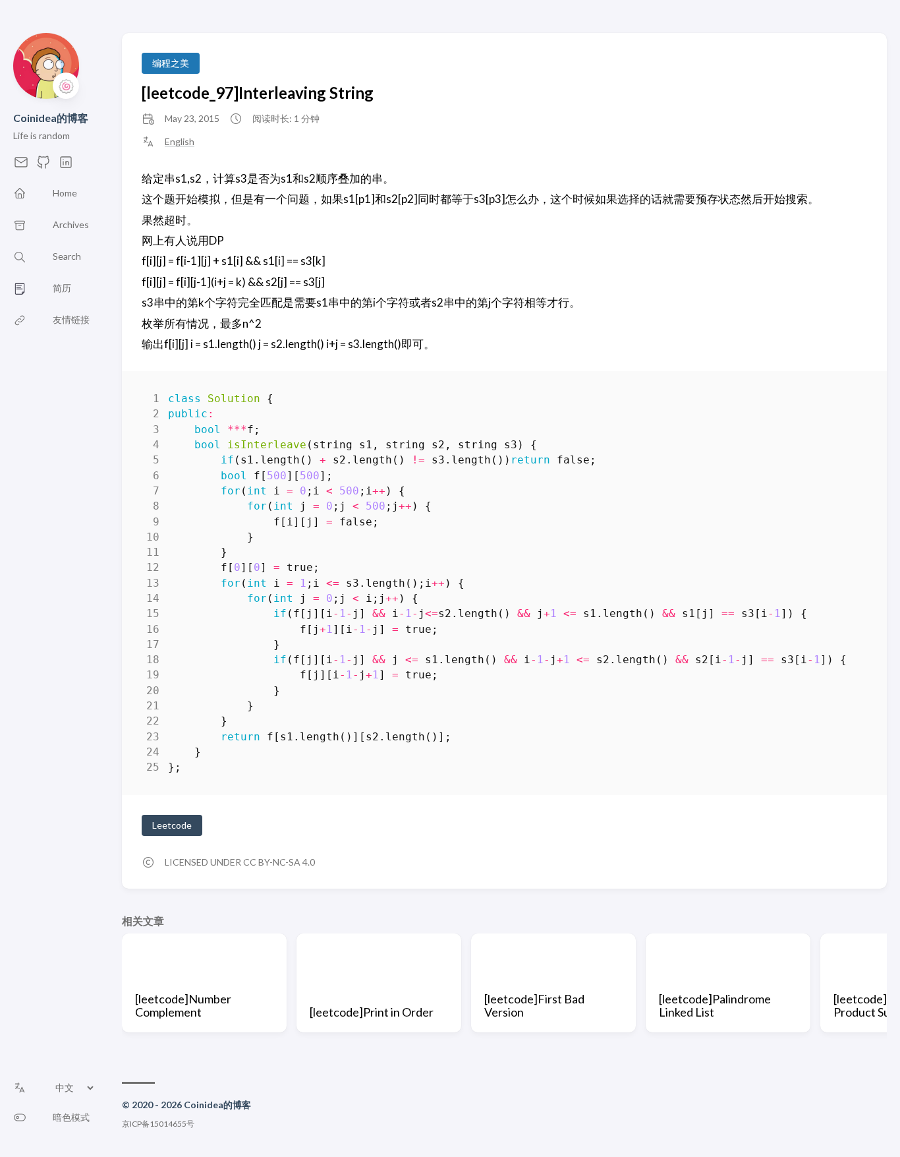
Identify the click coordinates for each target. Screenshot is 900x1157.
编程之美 (170, 63)
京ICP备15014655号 (158, 1124)
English (179, 141)
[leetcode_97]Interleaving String (258, 92)
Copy (846, 401)
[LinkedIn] (66, 166)
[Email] (21, 166)
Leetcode (172, 825)
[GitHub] (43, 166)
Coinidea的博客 (50, 117)
